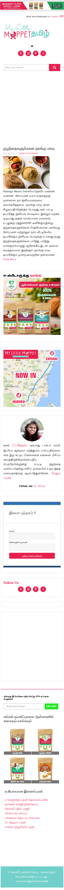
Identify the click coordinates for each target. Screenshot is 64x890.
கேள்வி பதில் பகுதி (17, 809)
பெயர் (11, 531)
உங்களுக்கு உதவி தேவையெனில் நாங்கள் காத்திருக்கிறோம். (26, 802)
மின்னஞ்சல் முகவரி (18, 542)
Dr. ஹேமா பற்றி (15, 822)
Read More (9, 259)
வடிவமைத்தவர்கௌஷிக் (32, 881)
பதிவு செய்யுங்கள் (32, 556)
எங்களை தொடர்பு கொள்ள (22, 818)
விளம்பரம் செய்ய (16, 813)
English (54, 16)
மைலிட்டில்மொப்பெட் (25, 872)
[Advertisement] (32, 110)
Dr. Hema (39, 486)
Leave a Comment (28, 153)
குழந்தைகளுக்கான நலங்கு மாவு (29, 148)
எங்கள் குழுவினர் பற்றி (19, 827)
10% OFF (51, 706)
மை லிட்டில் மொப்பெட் (32, 32)
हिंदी (61, 16)
